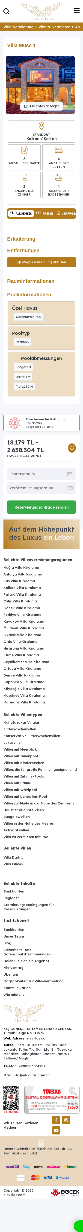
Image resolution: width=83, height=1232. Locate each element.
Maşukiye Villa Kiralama (24, 695)
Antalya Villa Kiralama (22, 574)
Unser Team (13, 936)
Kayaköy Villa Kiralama (23, 621)
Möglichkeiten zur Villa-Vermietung (33, 981)
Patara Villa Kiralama (22, 594)
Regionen (11, 898)
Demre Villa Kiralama (21, 675)
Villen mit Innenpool (20, 756)
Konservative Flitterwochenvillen (31, 736)
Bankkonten (13, 891)
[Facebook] (56, 1120)
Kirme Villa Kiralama (21, 655)
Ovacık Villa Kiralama (22, 635)
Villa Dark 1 (13, 857)
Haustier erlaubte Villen (23, 810)
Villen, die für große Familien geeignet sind (40, 769)
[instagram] (66, 1120)
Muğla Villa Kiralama (21, 567)
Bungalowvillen (16, 816)
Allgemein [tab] (24, 213)
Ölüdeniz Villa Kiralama (23, 628)
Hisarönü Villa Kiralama (23, 648)
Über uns (11, 974)
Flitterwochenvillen (19, 729)
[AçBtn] (6, 11)
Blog (7, 943)
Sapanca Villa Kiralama (23, 682)
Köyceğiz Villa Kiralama (24, 688)
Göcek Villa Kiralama (21, 608)
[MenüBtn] (77, 11)
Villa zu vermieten (54, 27)
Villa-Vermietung (18, 27)
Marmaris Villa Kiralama (24, 702)
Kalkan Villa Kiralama (22, 587)
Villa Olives (13, 864)
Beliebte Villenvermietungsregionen (37, 559)
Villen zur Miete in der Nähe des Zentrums (38, 803)
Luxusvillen (13, 742)
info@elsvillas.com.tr (31, 1075)
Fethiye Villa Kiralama (22, 614)
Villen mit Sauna (17, 783)
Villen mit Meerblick (20, 749)
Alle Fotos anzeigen (44, 106)
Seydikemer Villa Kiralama (26, 662)
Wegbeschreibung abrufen (44, 262)
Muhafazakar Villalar (21, 722)
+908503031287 (32, 1066)
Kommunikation (17, 988)
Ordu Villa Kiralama (20, 641)
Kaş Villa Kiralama (19, 581)
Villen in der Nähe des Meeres (28, 823)
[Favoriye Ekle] (72, 448)
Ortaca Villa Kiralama (22, 668)
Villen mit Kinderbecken (23, 763)
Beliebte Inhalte (19, 883)
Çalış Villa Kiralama (20, 601)
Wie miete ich (15, 994)
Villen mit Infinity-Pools (23, 776)
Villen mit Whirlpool (20, 790)
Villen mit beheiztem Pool (25, 796)
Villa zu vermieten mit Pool (26, 837)
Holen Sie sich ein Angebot (26, 961)
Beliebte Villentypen (22, 714)
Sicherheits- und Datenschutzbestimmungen (27, 952)
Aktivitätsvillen (16, 830)
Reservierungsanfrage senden (42, 507)
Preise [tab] (47, 213)
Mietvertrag (13, 967)
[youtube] (56, 1130)
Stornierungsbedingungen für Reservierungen (28, 906)
